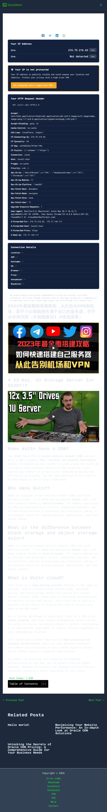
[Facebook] (43, 35)
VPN (53, 794)
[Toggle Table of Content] (42, 684)
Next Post (96, 700)
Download (53, 782)
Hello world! (19, 725)
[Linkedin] (57, 35)
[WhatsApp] (64, 35)
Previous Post (13, 700)
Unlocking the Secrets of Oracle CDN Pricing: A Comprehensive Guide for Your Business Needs (29, 748)
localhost (53, 786)
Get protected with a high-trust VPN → (33, 85)
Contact (53, 805)
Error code (53, 778)
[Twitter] (50, 35)
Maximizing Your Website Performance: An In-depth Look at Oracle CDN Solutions (77, 729)
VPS (53, 797)
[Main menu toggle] (101, 5)
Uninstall (53, 790)
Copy (93, 50)
